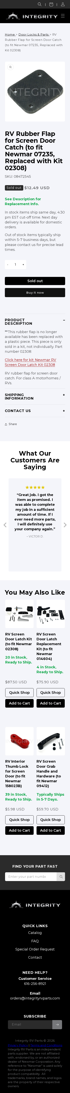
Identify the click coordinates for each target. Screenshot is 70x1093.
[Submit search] (61, 876)
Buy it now (35, 292)
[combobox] (35, 876)
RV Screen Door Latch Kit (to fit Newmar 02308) (18, 641)
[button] (39, 4)
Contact (35, 957)
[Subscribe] (57, 1024)
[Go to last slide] (5, 525)
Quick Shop (19, 692)
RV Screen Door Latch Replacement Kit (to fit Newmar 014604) (49, 646)
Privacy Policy (18, 1045)
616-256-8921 (35, 984)
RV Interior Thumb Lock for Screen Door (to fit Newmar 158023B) (16, 773)
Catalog (35, 933)
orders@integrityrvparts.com (35, 998)
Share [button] (13, 424)
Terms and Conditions (46, 1045)
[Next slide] (64, 525)
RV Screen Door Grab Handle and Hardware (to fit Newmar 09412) (49, 773)
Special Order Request (35, 949)
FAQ (35, 941)
